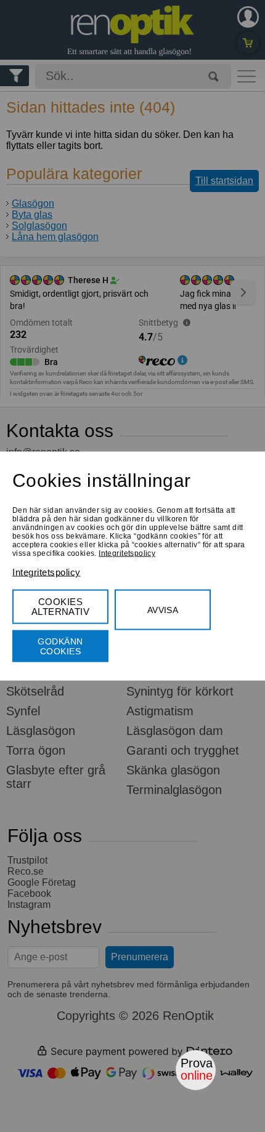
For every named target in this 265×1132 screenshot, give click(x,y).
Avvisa (163, 610)
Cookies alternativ (60, 606)
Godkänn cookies (60, 646)
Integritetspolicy (127, 553)
